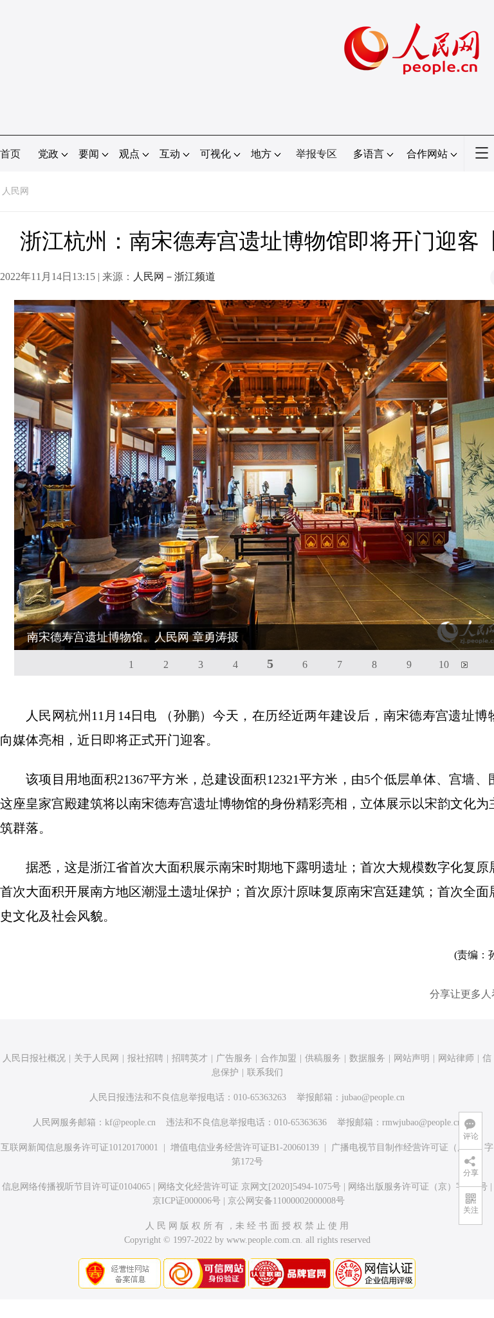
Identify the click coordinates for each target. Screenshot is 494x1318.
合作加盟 (279, 1058)
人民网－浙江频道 (174, 276)
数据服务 (367, 1058)
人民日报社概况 (34, 1058)
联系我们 (265, 1072)
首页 (10, 153)
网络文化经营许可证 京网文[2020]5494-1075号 (249, 1186)
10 (444, 664)
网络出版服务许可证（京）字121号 (418, 1186)
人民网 (15, 191)
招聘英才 (190, 1058)
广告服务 (234, 1058)
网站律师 (456, 1058)
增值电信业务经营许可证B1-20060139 (244, 1147)
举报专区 (316, 153)
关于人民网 (96, 1058)
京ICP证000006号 (186, 1201)
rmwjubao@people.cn (422, 1122)
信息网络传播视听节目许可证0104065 (76, 1186)
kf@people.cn (130, 1122)
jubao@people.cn (373, 1097)
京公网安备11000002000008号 (286, 1201)
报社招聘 (145, 1058)
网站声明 (412, 1058)
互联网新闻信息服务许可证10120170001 (79, 1147)
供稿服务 (323, 1058)
